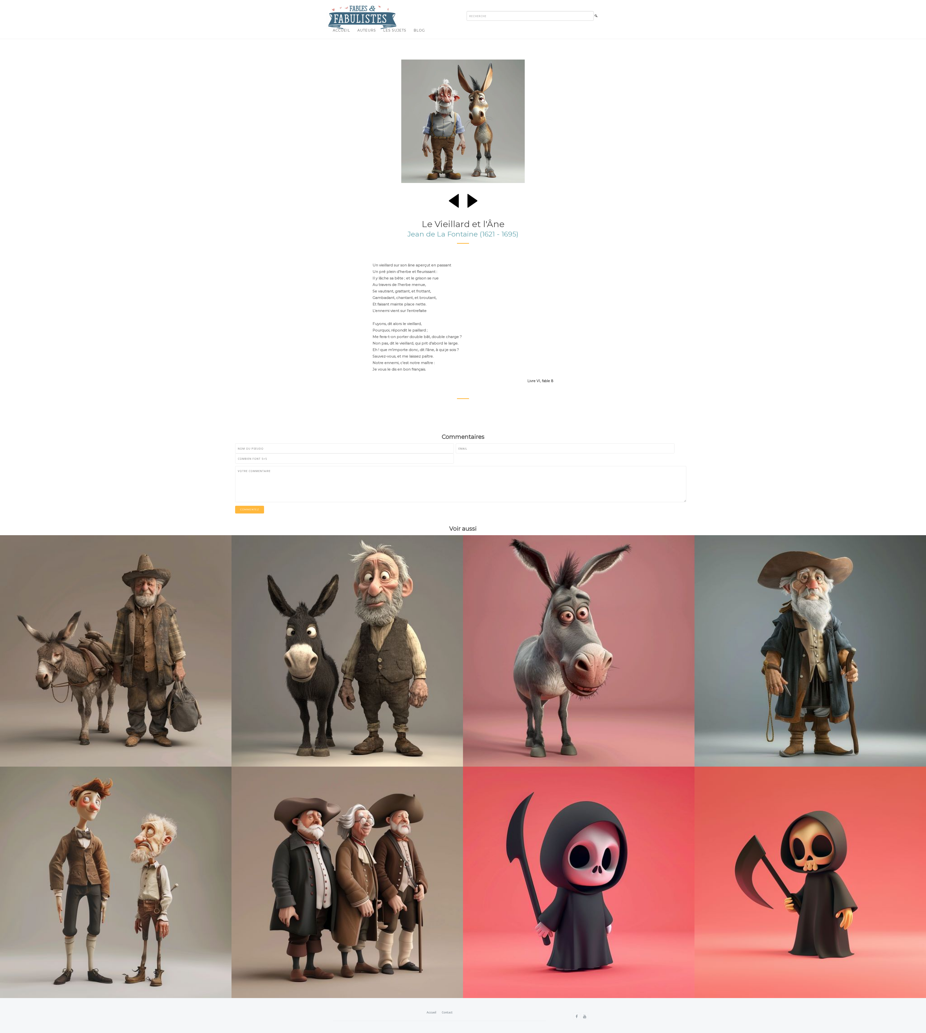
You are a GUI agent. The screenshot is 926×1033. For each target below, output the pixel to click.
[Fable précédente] (454, 200)
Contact (447, 1012)
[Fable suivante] (472, 200)
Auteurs (366, 30)
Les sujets (394, 30)
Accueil (341, 30)
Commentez (249, 509)
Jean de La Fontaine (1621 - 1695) (463, 234)
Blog (419, 30)
